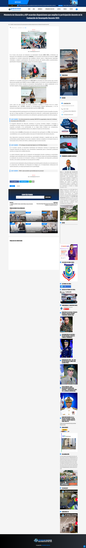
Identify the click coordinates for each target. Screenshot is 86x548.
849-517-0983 (65, 109)
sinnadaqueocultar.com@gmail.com (69, 112)
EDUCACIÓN (18, 186)
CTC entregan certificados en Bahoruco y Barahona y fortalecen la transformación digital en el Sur (18, 219)
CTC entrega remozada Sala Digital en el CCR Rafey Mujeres (33, 145)
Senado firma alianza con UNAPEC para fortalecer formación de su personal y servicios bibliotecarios (34, 231)
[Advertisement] (64, 27)
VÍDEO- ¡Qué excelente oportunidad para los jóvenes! (31, 170)
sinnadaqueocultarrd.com (68, 114)
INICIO (29, 9)
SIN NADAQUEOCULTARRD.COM (45, 545)
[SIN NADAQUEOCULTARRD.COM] (43, 542)
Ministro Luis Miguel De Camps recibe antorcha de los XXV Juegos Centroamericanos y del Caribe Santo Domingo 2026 (49, 230)
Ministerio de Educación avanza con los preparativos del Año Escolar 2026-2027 (49, 219)
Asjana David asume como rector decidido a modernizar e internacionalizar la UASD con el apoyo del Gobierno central (18, 230)
